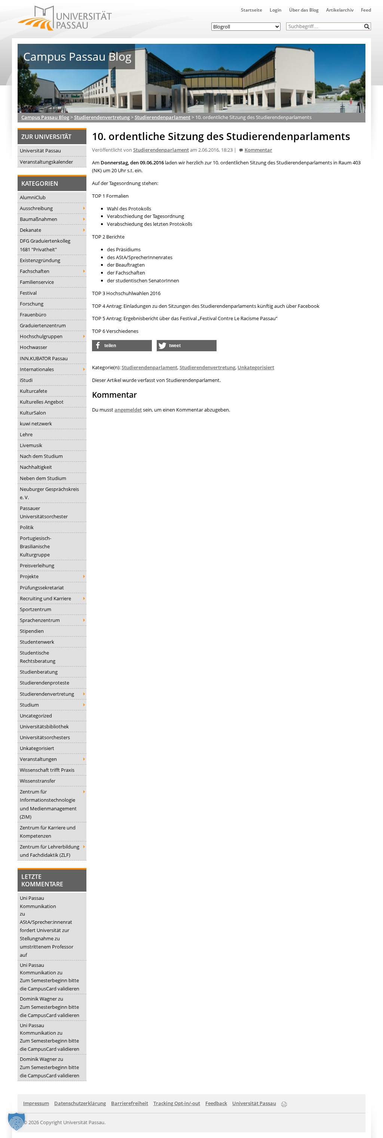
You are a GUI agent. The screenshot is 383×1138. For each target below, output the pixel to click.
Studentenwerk (37, 641)
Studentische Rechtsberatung (37, 656)
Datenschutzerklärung (80, 1103)
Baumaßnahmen (38, 219)
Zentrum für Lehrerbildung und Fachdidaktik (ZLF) (49, 850)
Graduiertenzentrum (43, 325)
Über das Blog (304, 10)
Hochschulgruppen (41, 336)
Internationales (37, 369)
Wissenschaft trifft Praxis (47, 770)
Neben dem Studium (43, 478)
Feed (366, 10)
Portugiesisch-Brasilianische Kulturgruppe (35, 546)
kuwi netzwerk (36, 423)
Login (276, 10)
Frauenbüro (33, 314)
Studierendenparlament (161, 150)
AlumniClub (33, 197)
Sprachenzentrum (40, 620)
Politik (27, 527)
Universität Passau (40, 150)
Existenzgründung (40, 260)
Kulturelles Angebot (42, 401)
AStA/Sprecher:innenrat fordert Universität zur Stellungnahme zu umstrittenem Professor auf (46, 938)
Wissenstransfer (37, 780)
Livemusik (31, 445)
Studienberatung (39, 671)
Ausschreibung (36, 208)
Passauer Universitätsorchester (44, 512)
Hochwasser (33, 347)
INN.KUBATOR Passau (44, 358)
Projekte (29, 576)
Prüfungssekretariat (42, 587)
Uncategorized (36, 715)
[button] (367, 26)
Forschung (31, 303)
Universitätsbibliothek (44, 726)
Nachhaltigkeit (36, 467)
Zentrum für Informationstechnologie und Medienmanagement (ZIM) (48, 804)
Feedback (216, 1103)
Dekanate (30, 230)
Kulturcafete (33, 391)
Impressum (36, 1103)
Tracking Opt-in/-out (176, 1103)
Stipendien (32, 631)
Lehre (26, 434)
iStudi (26, 380)
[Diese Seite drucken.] (284, 1102)
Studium (29, 704)
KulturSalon (33, 412)
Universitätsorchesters (45, 737)
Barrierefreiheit (129, 1103)
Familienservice (37, 282)
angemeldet (128, 409)
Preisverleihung (37, 565)
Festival (28, 292)
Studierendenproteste (44, 682)
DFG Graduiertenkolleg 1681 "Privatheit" (45, 244)
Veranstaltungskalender (46, 161)
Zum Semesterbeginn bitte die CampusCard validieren (49, 984)
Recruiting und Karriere (45, 598)
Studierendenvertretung (47, 694)
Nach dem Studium (41, 456)
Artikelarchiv (339, 10)
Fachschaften (34, 271)
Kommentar (258, 150)
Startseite (251, 10)
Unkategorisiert (37, 748)
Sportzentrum (35, 609)
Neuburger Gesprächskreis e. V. (49, 493)
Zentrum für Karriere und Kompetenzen (48, 831)
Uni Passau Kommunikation (38, 902)
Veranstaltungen (38, 759)
